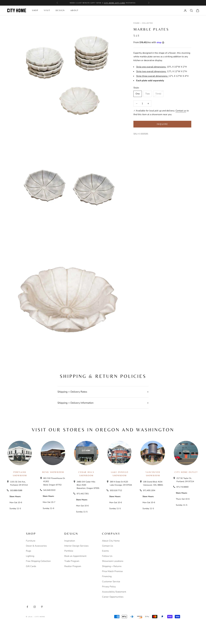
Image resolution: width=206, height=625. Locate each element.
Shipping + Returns (111, 566)
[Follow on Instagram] (34, 606)
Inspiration (69, 540)
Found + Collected (143, 23)
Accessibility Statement (114, 591)
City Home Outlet (186, 472)
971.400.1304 (149, 490)
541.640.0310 (49, 490)
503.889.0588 (16, 490)
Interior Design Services (76, 545)
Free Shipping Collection (38, 561)
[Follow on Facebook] (27, 606)
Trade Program (71, 561)
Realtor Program (72, 566)
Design (60, 10)
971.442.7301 (83, 493)
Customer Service (111, 581)
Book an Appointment (75, 556)
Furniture (30, 540)
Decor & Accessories (36, 545)
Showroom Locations (112, 561)
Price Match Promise (112, 571)
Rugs (28, 550)
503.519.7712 (116, 490)
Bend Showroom (53, 472)
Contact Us (107, 545)
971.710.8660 (182, 487)
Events (105, 550)
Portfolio (68, 550)
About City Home (111, 540)
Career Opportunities (112, 596)
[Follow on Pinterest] (41, 606)
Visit (47, 10)
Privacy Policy (109, 586)
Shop (35, 10)
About (74, 10)
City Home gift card (114, 3)
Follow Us (107, 556)
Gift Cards (31, 566)
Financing (107, 576)
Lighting (30, 556)
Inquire (162, 124)
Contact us (180, 110)
